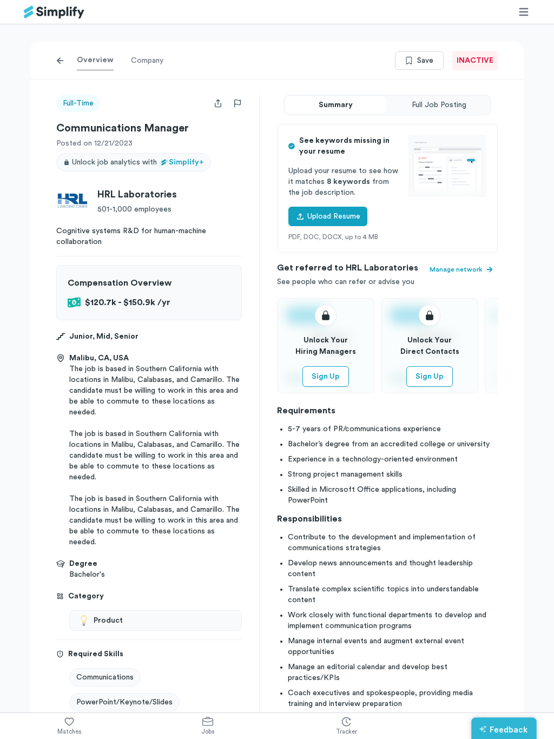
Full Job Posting (439, 105)
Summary (336, 105)
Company (147, 60)
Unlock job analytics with (138, 162)
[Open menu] (523, 12)
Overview (95, 60)
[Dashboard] (54, 12)
